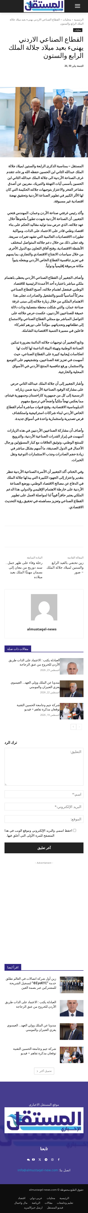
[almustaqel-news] (44, 607)
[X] (54, 75)
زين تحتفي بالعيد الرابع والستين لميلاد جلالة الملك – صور (64, 567)
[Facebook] (64, 75)
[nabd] (28, 1160)
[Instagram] (52, 1160)
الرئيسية (78, 19)
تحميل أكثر (45, 1071)
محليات (67, 19)
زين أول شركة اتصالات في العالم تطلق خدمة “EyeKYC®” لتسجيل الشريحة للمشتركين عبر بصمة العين (31, 983)
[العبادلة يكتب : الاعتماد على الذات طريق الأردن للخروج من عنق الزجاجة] (71, 666)
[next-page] (73, 727)
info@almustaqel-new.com (38, 1170)
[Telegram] (46, 1160)
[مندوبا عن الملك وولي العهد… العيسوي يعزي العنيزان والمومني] (71, 688)
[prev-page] (79, 727)
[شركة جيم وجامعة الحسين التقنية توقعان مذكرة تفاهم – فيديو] (71, 711)
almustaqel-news (41, 629)
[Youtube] (33, 1160)
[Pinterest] (44, 75)
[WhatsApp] (33, 75)
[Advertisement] (44, 909)
